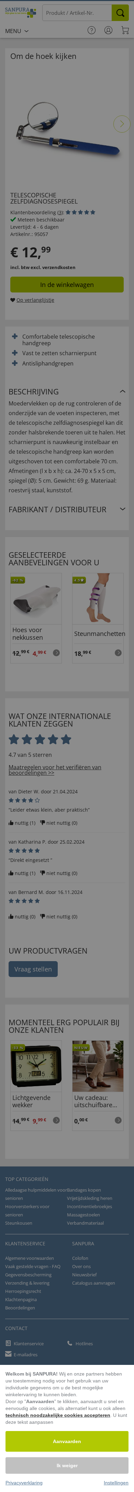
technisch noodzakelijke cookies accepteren (57, 1415)
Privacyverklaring (24, 1482)
